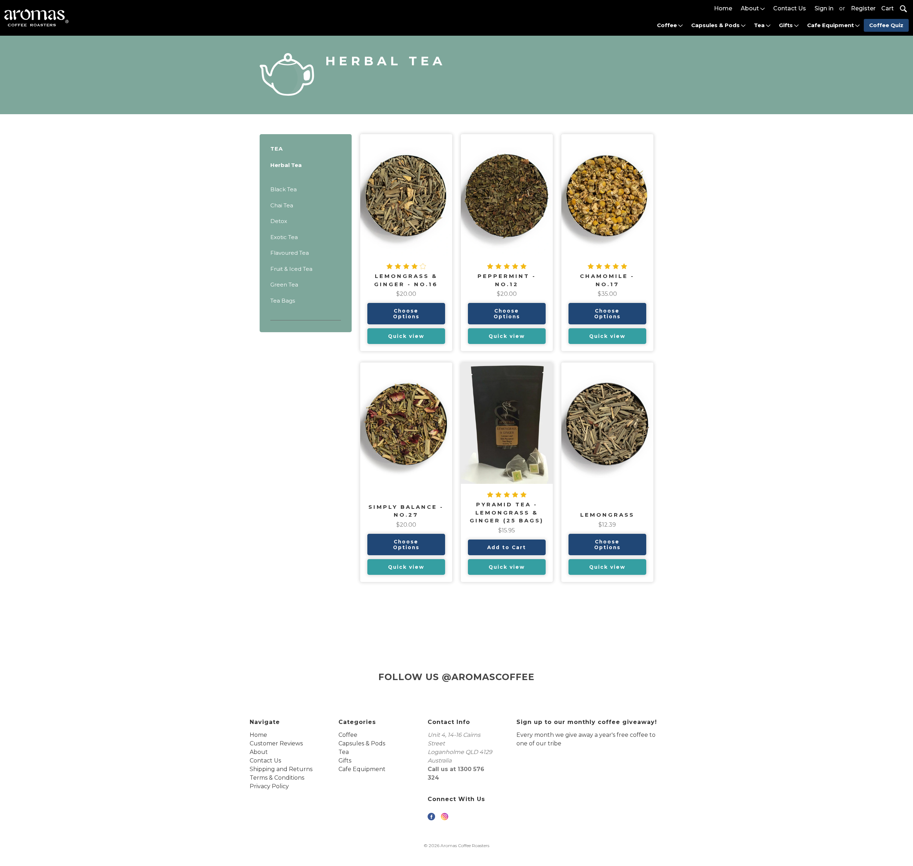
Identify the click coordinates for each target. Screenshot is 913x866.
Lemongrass (607, 514)
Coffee (667, 25)
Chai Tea (281, 205)
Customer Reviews (276, 743)
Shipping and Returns (281, 769)
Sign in (824, 8)
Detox (278, 221)
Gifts (786, 25)
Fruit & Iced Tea (291, 268)
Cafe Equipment (831, 25)
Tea (760, 25)
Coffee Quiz (886, 25)
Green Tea (284, 284)
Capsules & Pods (716, 25)
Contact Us (789, 8)
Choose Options (406, 313)
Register (863, 8)
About (750, 8)
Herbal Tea (286, 165)
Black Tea (283, 189)
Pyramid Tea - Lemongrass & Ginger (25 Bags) (507, 512)
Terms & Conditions (277, 777)
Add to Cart (506, 547)
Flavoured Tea (289, 252)
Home (723, 8)
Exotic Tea (284, 237)
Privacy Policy (269, 786)
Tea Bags (282, 300)
